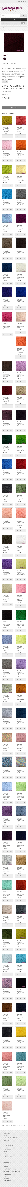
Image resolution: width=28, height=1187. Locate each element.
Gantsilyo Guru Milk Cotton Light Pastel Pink (6, 153)
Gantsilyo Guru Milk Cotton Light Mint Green (6, 893)
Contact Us (6, 1147)
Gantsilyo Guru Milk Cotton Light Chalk (6, 918)
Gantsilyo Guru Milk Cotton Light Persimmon (20, 350)
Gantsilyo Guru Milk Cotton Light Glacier (6, 771)
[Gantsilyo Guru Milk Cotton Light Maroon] (14, 43)
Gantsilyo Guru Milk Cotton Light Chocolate (6, 623)
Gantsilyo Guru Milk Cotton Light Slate (6, 1041)
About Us (6, 1139)
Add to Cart (14, 107)
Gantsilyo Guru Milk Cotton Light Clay (20, 918)
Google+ (8, 1180)
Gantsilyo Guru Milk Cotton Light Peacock (20, 721)
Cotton (17, 1125)
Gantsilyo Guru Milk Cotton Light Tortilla (20, 869)
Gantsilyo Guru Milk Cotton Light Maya (6, 648)
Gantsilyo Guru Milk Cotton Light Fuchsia (20, 227)
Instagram (10, 1180)
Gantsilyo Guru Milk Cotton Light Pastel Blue (6, 795)
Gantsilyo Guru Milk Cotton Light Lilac (20, 672)
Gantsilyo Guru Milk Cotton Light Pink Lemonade (20, 522)
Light (23, 1125)
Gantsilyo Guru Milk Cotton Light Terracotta (20, 893)
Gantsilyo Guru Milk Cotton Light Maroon (15, 28)
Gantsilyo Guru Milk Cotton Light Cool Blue (6, 967)
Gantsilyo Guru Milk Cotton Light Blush (6, 1114)
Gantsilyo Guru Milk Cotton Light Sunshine (20, 1041)
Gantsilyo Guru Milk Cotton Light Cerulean (6, 202)
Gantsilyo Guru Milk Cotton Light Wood (6, 1016)
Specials (6, 1155)
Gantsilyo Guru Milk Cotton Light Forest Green (20, 623)
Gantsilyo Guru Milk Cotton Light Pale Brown (6, 252)
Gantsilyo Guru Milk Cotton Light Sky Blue (20, 967)
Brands (5, 1153)
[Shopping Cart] (23, 1)
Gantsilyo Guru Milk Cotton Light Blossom (6, 991)
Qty (2, 100)
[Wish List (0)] (21, 1)
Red (2, 1126)
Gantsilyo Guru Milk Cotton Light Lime (6, 178)
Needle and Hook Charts (10, 1137)
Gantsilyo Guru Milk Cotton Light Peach (6, 522)
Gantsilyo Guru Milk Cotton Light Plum (6, 844)
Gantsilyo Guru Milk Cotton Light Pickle (20, 497)
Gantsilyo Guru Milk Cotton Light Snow (20, 548)
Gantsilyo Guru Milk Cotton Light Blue (20, 301)
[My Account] (19, 1)
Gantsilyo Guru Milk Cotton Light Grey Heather (20, 202)
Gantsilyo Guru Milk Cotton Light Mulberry (6, 423)
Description (5, 63)
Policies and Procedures (10, 1142)
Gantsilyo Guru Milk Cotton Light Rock (20, 1016)
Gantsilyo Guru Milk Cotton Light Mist (6, 227)
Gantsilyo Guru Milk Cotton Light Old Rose (20, 746)
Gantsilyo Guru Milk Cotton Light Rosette (6, 1065)
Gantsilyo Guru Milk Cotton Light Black (20, 991)
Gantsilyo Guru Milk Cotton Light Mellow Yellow (21, 572)
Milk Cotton (13, 1125)
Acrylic (20, 1125)
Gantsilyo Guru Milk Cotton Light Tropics (6, 746)
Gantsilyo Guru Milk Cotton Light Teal (6, 276)
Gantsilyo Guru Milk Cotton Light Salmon (20, 129)
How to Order (7, 1149)
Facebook (4, 1180)
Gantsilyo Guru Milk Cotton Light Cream (6, 597)
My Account (7, 1161)
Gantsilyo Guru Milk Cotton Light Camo (6, 548)
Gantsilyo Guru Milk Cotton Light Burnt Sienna (20, 697)
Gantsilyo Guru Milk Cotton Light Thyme (6, 1090)
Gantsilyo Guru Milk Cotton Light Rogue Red (6, 399)
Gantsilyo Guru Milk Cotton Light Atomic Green (20, 795)
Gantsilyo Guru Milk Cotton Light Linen (6, 672)
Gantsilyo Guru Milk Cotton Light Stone (6, 497)
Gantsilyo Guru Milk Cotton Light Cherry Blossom (20, 598)
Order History (7, 1162)
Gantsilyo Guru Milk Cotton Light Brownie (6, 374)
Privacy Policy (7, 1140)
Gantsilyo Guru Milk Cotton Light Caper (6, 942)
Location (6, 1135)
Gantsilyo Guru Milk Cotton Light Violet (6, 301)
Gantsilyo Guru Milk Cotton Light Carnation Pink (6, 326)
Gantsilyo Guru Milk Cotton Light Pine (6, 448)
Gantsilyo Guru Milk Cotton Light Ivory (20, 276)
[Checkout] (25, 1)
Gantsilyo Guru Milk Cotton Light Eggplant (6, 820)
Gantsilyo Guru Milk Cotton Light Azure (6, 472)
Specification (13, 63)
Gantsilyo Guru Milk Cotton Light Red (20, 472)
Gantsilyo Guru (8, 91)
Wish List (6, 1164)
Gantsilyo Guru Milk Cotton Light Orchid (20, 374)
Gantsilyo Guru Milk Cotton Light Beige (20, 325)
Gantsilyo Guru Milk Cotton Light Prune (20, 423)
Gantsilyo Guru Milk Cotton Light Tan (20, 399)
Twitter (6, 1180)
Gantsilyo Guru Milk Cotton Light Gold (20, 942)
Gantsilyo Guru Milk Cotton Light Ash (20, 820)
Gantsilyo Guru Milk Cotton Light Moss (6, 697)
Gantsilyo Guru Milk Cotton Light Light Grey (6, 721)
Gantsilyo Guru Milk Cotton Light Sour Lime (20, 648)
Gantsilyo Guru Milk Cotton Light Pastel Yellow (20, 178)
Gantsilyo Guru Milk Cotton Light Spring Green (20, 448)
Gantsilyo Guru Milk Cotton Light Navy (20, 844)
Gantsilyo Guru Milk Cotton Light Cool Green (20, 1090)
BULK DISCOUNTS (8, 1156)
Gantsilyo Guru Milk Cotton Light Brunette (20, 252)
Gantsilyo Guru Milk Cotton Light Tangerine (20, 153)
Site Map (6, 1143)
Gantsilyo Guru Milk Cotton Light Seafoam (20, 1065)
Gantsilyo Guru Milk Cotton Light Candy (20, 771)
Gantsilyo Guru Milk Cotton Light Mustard (6, 129)
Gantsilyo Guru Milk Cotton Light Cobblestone (6, 869)
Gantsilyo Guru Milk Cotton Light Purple (6, 572)
